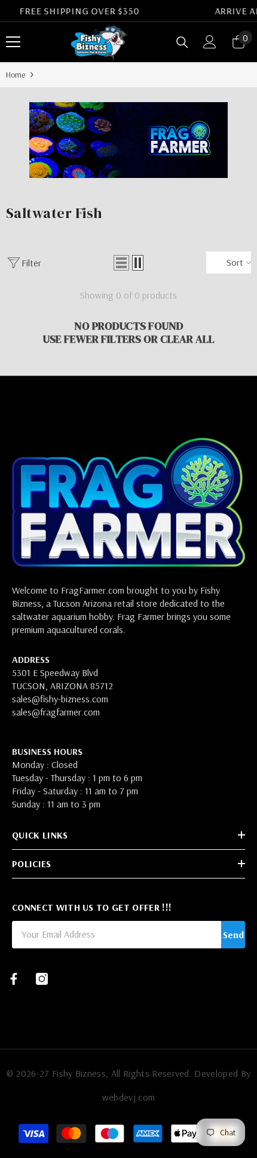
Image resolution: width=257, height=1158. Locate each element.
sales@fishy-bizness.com (60, 699)
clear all (187, 339)
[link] (128, 140)
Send (233, 935)
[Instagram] (41, 978)
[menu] (13, 42)
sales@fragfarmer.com (56, 712)
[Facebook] (13, 978)
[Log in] (209, 41)
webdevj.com (128, 1097)
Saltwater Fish (61, 74)
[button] (121, 263)
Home (15, 74)
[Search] (182, 42)
